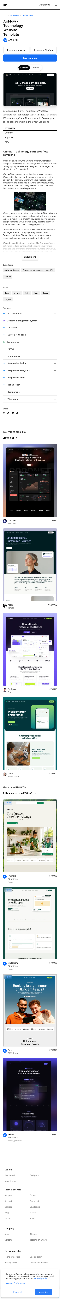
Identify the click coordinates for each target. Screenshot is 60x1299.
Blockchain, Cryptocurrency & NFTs (38, 270)
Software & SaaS (11, 270)
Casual (45, 293)
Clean (6, 293)
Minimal (17, 293)
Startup (7, 276)
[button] (56, 4)
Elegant (7, 299)
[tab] (30, 128)
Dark (36, 293)
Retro (27, 293)
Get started (45, 4)
